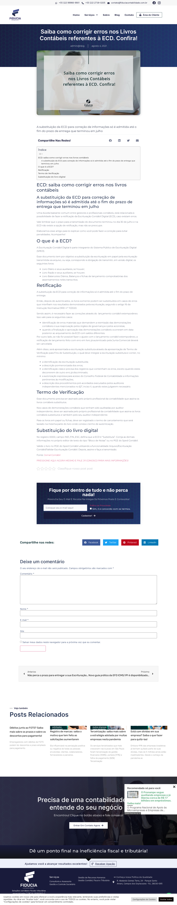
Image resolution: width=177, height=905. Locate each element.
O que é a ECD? (46, 167)
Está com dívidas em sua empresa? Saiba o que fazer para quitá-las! (146, 735)
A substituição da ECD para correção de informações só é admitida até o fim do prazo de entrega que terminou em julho (88, 162)
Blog (117, 15)
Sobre (106, 15)
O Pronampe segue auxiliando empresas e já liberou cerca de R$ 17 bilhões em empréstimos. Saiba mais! (149, 798)
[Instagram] (159, 3)
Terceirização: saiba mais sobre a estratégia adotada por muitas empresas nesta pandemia (108, 735)
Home (76, 15)
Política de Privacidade (100, 505)
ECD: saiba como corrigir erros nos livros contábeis (63, 157)
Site (22, 631)
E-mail (24, 620)
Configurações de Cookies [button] (144, 899)
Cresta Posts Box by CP (132, 813)
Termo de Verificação (48, 173)
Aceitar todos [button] (166, 899)
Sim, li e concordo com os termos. (111, 509)
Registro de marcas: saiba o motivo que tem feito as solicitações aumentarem (66, 735)
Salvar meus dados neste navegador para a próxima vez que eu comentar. (62, 642)
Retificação (43, 170)
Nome (24, 609)
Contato (129, 15)
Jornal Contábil (52, 455)
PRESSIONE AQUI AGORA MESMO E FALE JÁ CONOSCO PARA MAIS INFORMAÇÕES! (83, 460)
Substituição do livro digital (51, 177)
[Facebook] (154, 3)
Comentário (27, 574)
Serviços (89, 15)
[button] (110, 140)
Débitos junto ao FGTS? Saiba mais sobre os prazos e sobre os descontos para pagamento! (28, 731)
